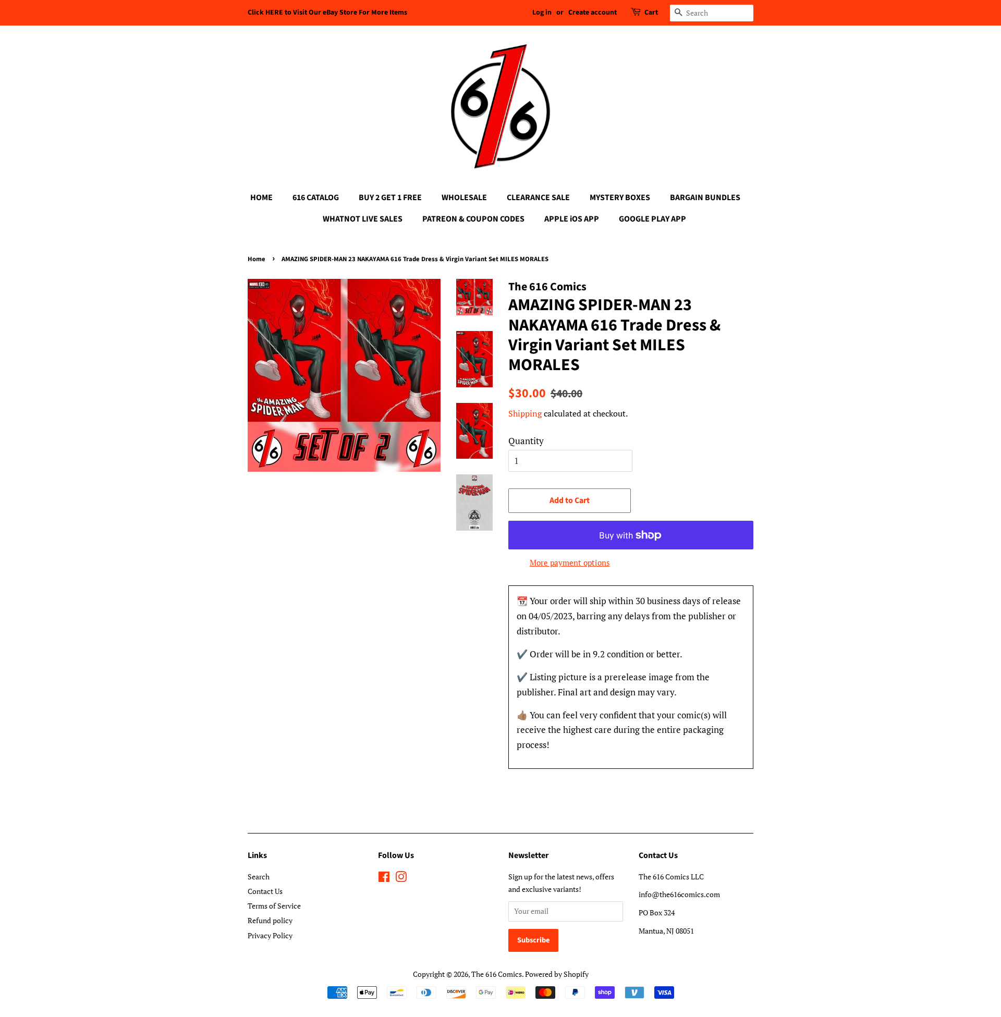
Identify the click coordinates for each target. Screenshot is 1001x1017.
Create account (592, 12)
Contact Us (265, 891)
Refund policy (270, 920)
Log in (542, 12)
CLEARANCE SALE (538, 197)
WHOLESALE (464, 197)
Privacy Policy (270, 935)
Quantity (526, 441)
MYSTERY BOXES (620, 197)
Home (256, 259)
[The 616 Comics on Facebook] (384, 879)
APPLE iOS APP (571, 219)
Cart (651, 12)
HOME (261, 197)
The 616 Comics (496, 974)
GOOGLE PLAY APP (652, 219)
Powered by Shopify (557, 974)
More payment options (570, 562)
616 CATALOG (315, 197)
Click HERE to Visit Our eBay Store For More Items (327, 12)
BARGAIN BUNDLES (705, 197)
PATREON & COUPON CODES (473, 219)
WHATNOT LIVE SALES (362, 219)
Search (259, 876)
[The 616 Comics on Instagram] (401, 879)
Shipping (525, 413)
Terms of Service (274, 906)
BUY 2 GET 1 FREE (390, 197)
